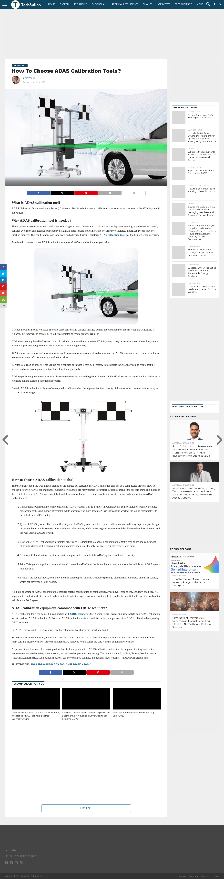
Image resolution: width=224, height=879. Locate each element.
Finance (147, 4)
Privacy (205, 876)
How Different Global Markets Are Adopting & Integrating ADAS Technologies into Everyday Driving (36, 715)
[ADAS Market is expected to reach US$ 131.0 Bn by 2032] (137, 702)
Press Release (183, 4)
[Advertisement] (112, 34)
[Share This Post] (62, 192)
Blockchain (99, 4)
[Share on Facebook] (38, 192)
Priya (29, 77)
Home (51, 4)
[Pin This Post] (86, 192)
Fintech (64, 4)
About (182, 876)
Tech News (80, 4)
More (199, 4)
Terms (216, 876)
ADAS (34, 664)
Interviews (163, 4)
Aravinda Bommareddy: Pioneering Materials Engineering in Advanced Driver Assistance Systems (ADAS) (86, 715)
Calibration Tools (79, 664)
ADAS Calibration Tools (52, 664)
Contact (193, 876)
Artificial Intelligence (125, 4)
